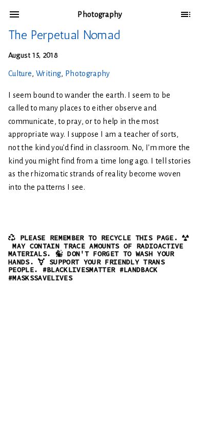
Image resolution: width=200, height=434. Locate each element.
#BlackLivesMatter (79, 269)
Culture (20, 73)
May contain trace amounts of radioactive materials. (96, 250)
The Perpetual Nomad (64, 34)
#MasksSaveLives (40, 278)
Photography (87, 73)
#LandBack (138, 269)
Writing (48, 73)
